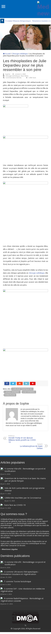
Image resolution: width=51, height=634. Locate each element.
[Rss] (25, 625)
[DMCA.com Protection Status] (25, 617)
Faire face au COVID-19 (15, 505)
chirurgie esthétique (36, 273)
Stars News (24, 76)
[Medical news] (43, 8)
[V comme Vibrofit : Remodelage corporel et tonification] (2, 468)
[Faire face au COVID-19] (2, 505)
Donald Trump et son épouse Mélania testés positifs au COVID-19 (22, 439)
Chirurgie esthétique (20, 54)
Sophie (7, 74)
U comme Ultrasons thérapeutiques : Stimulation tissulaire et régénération (20, 573)
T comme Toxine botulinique (17, 581)
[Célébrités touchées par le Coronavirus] (2, 498)
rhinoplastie (10, 395)
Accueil (7, 54)
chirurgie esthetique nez (23, 389)
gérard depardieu (12, 392)
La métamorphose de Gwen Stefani (31, 446)
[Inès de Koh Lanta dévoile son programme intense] (2, 488)
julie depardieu (29, 392)
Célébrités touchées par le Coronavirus (23, 498)
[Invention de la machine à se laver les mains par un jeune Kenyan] (2, 478)
